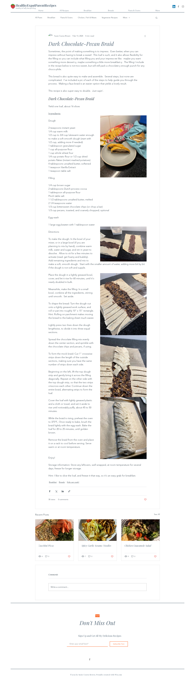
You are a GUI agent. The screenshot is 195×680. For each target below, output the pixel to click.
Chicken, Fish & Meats (87, 17)
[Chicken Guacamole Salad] (140, 530)
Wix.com (118, 674)
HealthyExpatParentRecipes (36, 5)
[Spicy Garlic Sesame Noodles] (97, 530)
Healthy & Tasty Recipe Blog (26, 8)
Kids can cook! (73, 482)
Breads (62, 482)
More (125, 17)
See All (157, 514)
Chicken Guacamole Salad (138, 545)
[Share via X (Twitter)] (56, 491)
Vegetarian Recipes (110, 17)
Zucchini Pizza (46, 545)
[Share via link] (69, 491)
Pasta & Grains (66, 17)
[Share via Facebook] (49, 491)
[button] (156, 18)
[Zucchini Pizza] (54, 530)
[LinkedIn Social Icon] (173, 6)
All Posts (38, 17)
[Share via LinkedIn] (62, 491)
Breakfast (51, 17)
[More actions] (145, 35)
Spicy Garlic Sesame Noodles (96, 545)
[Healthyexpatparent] (89, 659)
